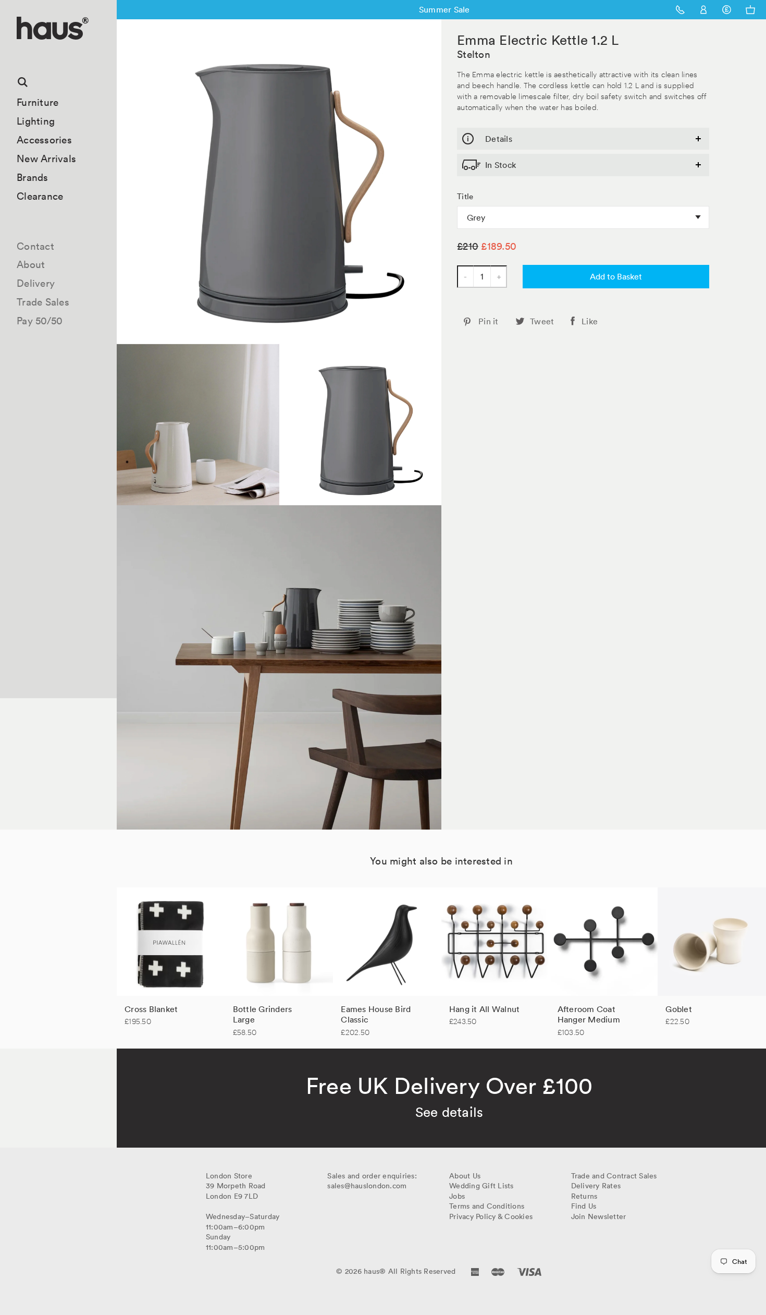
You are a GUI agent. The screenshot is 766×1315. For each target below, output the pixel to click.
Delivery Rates (596, 1185)
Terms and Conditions (486, 1206)
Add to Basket (616, 276)
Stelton (473, 54)
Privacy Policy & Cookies (491, 1216)
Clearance (40, 196)
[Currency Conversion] (726, 9)
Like (590, 321)
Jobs (457, 1196)
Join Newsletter (598, 1216)
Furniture (37, 102)
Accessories (44, 139)
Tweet (542, 321)
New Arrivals (46, 158)
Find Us (584, 1206)
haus (20, 52)
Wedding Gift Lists (481, 1185)
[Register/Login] (703, 9)
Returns (584, 1196)
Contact (35, 246)
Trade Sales (43, 302)
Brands (32, 177)
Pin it (488, 321)
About (31, 264)
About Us (464, 1175)
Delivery (36, 283)
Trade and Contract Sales (614, 1175)
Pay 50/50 (40, 320)
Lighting (36, 121)
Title (465, 196)
